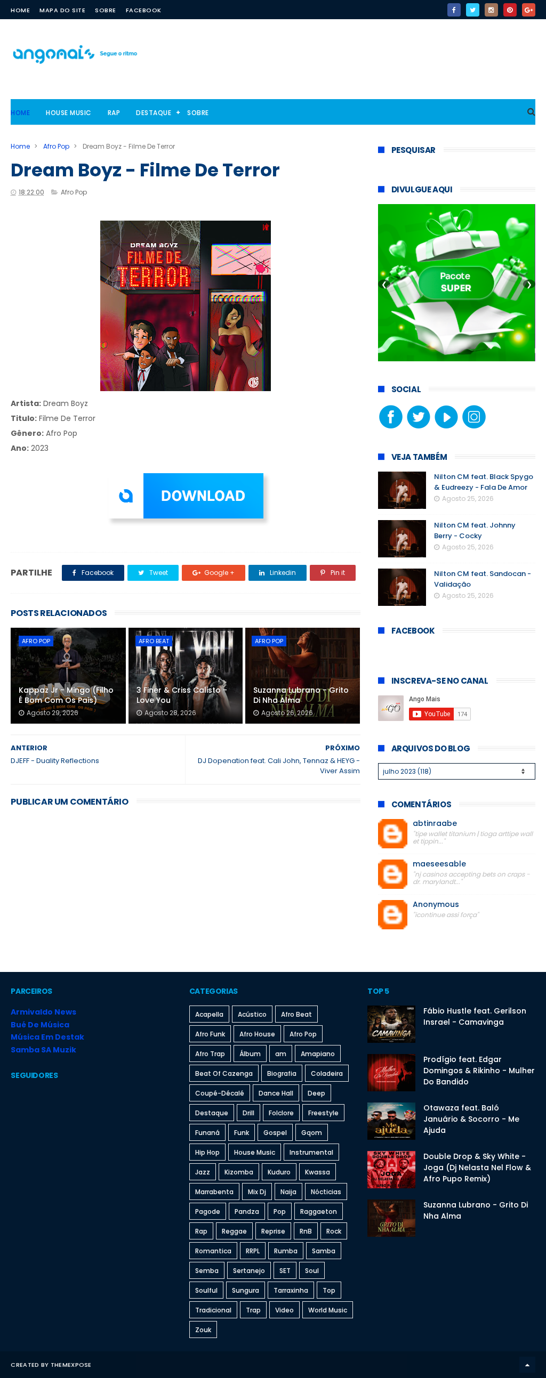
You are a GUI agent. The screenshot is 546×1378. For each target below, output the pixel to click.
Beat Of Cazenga (224, 1073)
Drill (248, 1112)
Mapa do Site (62, 10)
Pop (280, 1211)
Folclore (281, 1112)
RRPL (253, 1250)
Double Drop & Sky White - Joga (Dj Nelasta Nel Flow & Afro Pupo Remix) (477, 1167)
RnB (306, 1231)
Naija (288, 1191)
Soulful (206, 1290)
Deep (316, 1093)
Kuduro (279, 1172)
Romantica (213, 1250)
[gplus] (528, 10)
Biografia (281, 1073)
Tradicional (213, 1310)
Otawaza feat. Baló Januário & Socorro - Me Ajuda (471, 1119)
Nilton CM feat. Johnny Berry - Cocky (475, 530)
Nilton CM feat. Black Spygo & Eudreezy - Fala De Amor (483, 482)
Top (329, 1290)
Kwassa (317, 1172)
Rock (333, 1231)
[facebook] (454, 10)
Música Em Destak (47, 1037)
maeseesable (439, 864)
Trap (253, 1310)
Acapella (209, 1014)
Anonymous (436, 904)
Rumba (286, 1250)
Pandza (247, 1211)
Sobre (105, 10)
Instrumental (311, 1152)
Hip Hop (207, 1152)
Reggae (234, 1231)
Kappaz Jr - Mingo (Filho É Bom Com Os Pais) (66, 695)
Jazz (202, 1172)
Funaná (207, 1132)
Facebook (144, 10)
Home (20, 10)
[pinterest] (510, 10)
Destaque (153, 112)
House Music (69, 112)
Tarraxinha (291, 1290)
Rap (114, 112)
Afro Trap (210, 1053)
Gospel (275, 1132)
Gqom (311, 1132)
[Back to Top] (527, 1365)
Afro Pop (56, 146)
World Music (327, 1310)
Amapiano (318, 1053)
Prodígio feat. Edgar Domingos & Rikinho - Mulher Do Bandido (479, 1070)
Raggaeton (318, 1211)
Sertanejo (249, 1270)
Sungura (245, 1290)
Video (284, 1310)
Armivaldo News (43, 1012)
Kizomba (238, 1172)
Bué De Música (40, 1024)
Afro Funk (210, 1034)
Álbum (250, 1053)
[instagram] (491, 10)
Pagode (207, 1211)
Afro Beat (154, 641)
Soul (312, 1270)
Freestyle (323, 1112)
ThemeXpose (71, 1364)
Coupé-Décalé (219, 1093)
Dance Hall (276, 1093)
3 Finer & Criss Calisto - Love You (181, 695)
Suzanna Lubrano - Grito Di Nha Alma (301, 695)
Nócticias (326, 1191)
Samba (323, 1250)
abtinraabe (435, 823)
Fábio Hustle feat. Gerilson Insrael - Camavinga (474, 1016)
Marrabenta (214, 1191)
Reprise (273, 1231)
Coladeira (327, 1073)
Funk (241, 1132)
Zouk (203, 1329)
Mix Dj (257, 1191)
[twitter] (472, 10)
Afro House (257, 1034)
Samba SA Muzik (43, 1049)
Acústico (252, 1014)
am (280, 1053)
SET (285, 1270)
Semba (207, 1270)
